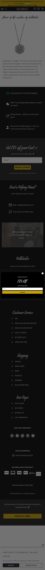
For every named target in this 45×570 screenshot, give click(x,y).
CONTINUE (22, 292)
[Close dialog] (42, 273)
